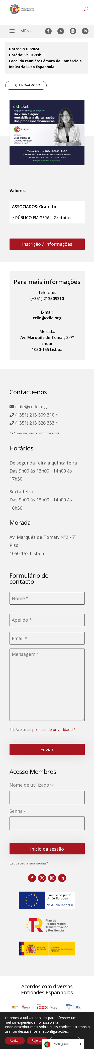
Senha (17, 811)
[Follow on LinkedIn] (85, 31)
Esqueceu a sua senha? (29, 863)
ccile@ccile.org (30, 406)
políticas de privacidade (52, 729)
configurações (56, 1031)
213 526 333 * (43, 423)
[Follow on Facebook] (48, 31)
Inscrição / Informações (47, 244)
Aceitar (15, 1040)
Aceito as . (44, 729)
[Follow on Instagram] (73, 31)
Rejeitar (37, 1040)
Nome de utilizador (32, 785)
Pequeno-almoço (26, 85)
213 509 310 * (43, 415)
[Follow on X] (60, 31)
